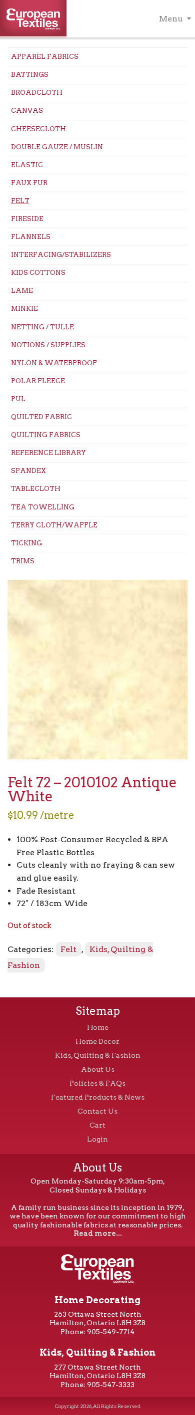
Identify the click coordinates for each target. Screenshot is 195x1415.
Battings (29, 74)
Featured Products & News (97, 1097)
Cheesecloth (38, 129)
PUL (18, 399)
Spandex (28, 470)
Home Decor (98, 1041)
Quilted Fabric (41, 417)
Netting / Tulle (42, 327)
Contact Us (98, 1111)
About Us (97, 1069)
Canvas (27, 110)
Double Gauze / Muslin (57, 147)
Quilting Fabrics (45, 435)
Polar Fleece (38, 381)
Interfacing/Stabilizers (61, 254)
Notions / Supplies (48, 345)
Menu (171, 18)
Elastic (27, 165)
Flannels (30, 236)
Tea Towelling (42, 507)
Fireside (27, 219)
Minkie (24, 308)
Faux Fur (29, 183)
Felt (20, 201)
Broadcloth (36, 92)
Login (97, 1139)
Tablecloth (35, 488)
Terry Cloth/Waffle (54, 525)
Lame (22, 290)
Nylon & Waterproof (54, 363)
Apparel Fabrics (44, 56)
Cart (98, 1125)
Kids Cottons (38, 272)
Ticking (26, 543)
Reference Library (48, 453)
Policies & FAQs (98, 1083)
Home (97, 1027)
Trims (22, 561)
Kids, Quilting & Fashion (97, 1055)
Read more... (98, 1233)
